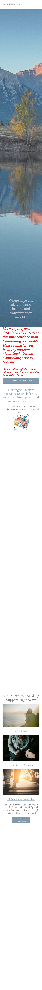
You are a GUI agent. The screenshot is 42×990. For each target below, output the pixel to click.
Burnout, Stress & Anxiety (21, 765)
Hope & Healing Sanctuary (12, 4)
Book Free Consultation (21, 820)
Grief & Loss (21, 731)
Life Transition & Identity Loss (21, 799)
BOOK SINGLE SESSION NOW (21, 381)
